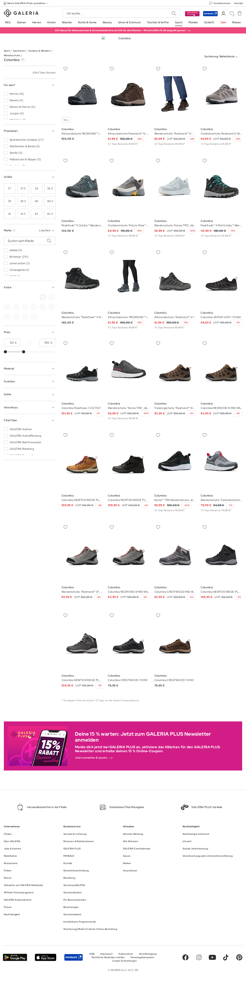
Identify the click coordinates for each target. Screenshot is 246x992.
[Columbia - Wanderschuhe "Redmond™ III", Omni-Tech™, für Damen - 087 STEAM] (82, 553)
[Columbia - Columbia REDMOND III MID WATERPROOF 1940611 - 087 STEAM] (128, 553)
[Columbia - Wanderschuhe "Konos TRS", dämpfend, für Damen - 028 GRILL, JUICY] (175, 186)
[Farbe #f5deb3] (51, 297)
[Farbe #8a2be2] (34, 307)
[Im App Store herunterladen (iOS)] (45, 957)
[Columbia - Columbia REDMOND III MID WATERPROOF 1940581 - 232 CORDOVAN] (221, 369)
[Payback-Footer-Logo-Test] (73, 957)
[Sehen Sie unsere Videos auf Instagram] (199, 957)
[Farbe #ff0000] (7, 316)
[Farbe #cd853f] (25, 297)
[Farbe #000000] (7, 297)
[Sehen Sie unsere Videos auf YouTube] (212, 957)
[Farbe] (25, 316)
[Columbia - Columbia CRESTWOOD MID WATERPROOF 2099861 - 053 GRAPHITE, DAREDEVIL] (175, 553)
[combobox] (221, 57)
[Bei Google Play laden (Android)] (15, 957)
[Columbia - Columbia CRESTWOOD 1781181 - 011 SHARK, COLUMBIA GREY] (128, 641)
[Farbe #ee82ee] (43, 307)
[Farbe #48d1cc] (16, 307)
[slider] (5, 351)
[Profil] (223, 13)
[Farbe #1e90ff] (25, 307)
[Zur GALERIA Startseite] (21, 13)
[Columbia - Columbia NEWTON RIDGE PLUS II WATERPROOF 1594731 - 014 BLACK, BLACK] (128, 461)
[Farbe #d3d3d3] (16, 297)
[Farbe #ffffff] (43, 297)
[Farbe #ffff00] (34, 297)
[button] (26, 3)
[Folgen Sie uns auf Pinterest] (239, 957)
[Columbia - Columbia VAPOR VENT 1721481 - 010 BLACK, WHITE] (221, 278)
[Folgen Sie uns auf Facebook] (185, 957)
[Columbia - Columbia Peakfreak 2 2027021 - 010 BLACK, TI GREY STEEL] (82, 369)
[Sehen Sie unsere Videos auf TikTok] (226, 957)
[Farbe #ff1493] (51, 307)
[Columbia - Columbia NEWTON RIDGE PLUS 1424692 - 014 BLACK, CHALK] (221, 553)
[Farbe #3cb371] (7, 307)
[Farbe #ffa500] (16, 316)
